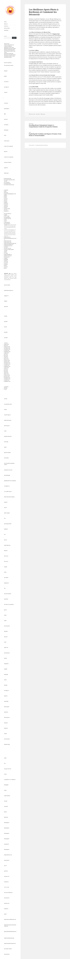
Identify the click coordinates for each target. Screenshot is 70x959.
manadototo (6, 844)
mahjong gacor (7, 222)
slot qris (5, 801)
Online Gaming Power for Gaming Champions (9, 45)
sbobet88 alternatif (7, 436)
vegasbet (5, 258)
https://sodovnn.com (8, 854)
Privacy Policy (7, 28)
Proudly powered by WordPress (41, 145)
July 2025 (6, 354)
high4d (5, 195)
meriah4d (6, 599)
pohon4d (6, 871)
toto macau (6, 81)
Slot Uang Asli (7, 182)
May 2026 (6, 345)
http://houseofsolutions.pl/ (9, 938)
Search (5, 36)
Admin (38, 114)
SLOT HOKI (6, 457)
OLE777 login (6, 216)
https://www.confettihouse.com (10, 919)
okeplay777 (6, 295)
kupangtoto (6, 663)
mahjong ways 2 (7, 237)
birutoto (5, 207)
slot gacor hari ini (7, 218)
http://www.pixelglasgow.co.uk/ (10, 193)
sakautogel (6, 701)
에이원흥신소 (6, 690)
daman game (6, 706)
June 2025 (6, 355)
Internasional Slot (7, 178)
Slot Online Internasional (9, 184)
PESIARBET (6, 784)
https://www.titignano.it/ (8, 244)
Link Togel (6, 441)
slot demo (6, 247)
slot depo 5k (6, 87)
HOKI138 (6, 529)
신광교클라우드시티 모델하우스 (10, 779)
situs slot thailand (7, 593)
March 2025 (6, 359)
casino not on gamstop (8, 146)
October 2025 (6, 350)
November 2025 (7, 349)
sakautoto (6, 712)
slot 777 (12, 231)
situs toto (6, 119)
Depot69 (5, 202)
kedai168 (6, 728)
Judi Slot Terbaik (7, 452)
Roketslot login (7, 744)
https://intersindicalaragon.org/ (10, 243)
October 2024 (6, 365)
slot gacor (6, 205)
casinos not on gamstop (8, 157)
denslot (5, 252)
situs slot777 (6, 211)
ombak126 (6, 908)
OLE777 (5, 221)
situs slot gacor (7, 626)
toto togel (6, 253)
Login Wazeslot (7, 795)
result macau (6, 140)
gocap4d (5, 321)
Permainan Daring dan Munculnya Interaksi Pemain (10, 54)
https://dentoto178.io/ (8, 245)
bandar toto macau (8, 255)
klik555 (5, 196)
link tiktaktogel (7, 475)
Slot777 (5, 507)
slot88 (5, 191)
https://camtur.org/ (7, 242)
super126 (6, 167)
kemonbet (6, 259)
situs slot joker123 (7, 213)
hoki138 (5, 502)
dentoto (5, 265)
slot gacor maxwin (7, 162)
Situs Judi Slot (7, 954)
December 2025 (7, 348)
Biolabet (5, 70)
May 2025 (6, 356)
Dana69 (5, 201)
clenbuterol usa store (8, 470)
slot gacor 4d (6, 876)
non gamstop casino (8, 404)
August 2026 (6, 344)
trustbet (5, 316)
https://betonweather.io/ (8, 290)
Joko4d (5, 658)
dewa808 (6, 631)
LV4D (5, 642)
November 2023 (7, 378)
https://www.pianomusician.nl (10, 943)
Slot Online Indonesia (8, 179)
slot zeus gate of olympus (7, 224)
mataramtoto (6, 860)
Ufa (4, 518)
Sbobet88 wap (7, 273)
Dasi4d (5, 733)
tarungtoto (6, 124)
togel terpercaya (7, 545)
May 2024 (6, 371)
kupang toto (6, 583)
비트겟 (5, 774)
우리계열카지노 (7, 486)
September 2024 (7, 366)
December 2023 (7, 377)
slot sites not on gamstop (8, 604)
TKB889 (5, 301)
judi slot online (7, 208)
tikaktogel (6, 674)
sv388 (5, 431)
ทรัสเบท (5, 409)
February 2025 (7, 360)
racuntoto (6, 103)
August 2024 (6, 367)
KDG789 (5, 151)
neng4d (5, 214)
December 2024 (7, 362)
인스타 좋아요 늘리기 (8, 491)
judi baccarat (6, 903)
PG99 (5, 135)
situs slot (5, 209)
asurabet (6, 337)
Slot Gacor (6, 556)
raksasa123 (6, 881)
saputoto (5, 695)
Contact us (6, 26)
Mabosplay (6, 130)
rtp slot (5, 197)
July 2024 (6, 369)
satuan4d (6, 806)
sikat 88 (5, 200)
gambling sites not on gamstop (10, 480)
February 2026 (7, 346)
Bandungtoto (6, 822)
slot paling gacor (7, 217)
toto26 (5, 219)
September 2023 (7, 381)
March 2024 (6, 374)
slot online (6, 577)
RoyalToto (6, 203)
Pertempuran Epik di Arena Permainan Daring (9, 56)
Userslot (5, 92)
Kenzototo (6, 192)
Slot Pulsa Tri (6, 897)
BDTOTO (5, 550)
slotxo (5, 572)
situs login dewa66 (7, 523)
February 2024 (7, 375)
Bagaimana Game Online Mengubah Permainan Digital (10, 48)
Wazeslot (6, 722)
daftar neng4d (7, 513)
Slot (5, 763)
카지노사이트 (6, 887)
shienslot (6, 260)
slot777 (5, 865)
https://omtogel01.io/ (8, 254)
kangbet (5, 669)
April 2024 (6, 372)
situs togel (6, 261)
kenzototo (6, 306)
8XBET (5, 76)
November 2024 (7, 364)
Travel (5, 389)
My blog (5, 388)
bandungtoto (6, 108)
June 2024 (6, 370)
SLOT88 (5, 398)
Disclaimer (6, 30)
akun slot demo (7, 285)
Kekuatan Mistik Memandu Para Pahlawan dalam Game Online (9, 51)
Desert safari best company (9, 496)
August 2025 (6, 352)
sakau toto (6, 647)
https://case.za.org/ (7, 240)
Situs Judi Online (7, 183)
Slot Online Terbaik (8, 948)
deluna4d (6, 206)
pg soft (5, 268)
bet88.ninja (6, 173)
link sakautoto (7, 652)
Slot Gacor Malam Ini (8, 892)
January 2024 (6, 376)
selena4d (6, 264)
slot (5, 114)
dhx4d (5, 811)
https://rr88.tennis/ (7, 420)
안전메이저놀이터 (7, 414)
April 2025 (6, 357)
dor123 (5, 539)
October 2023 (6, 380)
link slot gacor (7, 257)
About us (6, 23)
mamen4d (6, 190)
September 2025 (7, 351)
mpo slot (5, 636)
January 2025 (6, 361)
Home (5, 21)
